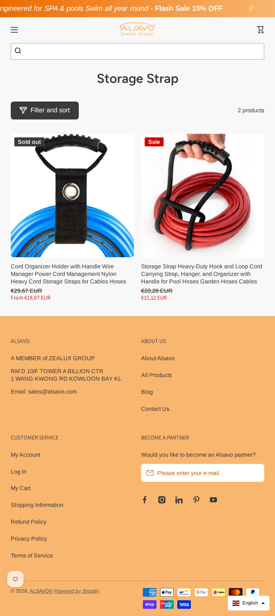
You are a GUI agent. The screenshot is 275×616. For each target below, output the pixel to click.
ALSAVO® (41, 591)
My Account (25, 454)
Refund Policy (29, 521)
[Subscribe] (255, 473)
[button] (260, 29)
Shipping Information (37, 505)
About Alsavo (158, 358)
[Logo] (137, 29)
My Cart (20, 488)
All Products (156, 375)
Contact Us (155, 408)
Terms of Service (32, 555)
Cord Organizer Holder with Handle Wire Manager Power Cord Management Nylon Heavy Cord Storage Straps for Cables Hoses (68, 274)
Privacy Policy (29, 538)
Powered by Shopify (76, 591)
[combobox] (137, 51)
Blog (147, 392)
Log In (18, 471)
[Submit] (18, 51)
